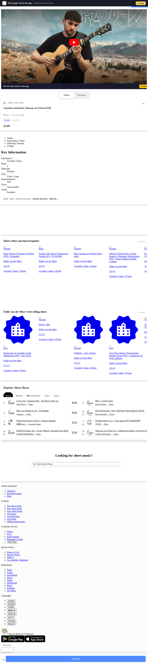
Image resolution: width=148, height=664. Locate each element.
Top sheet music (14, 506)
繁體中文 (12, 611)
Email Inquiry (13, 536)
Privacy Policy (13, 555)
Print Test (12, 542)
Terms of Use (13, 552)
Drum (9, 577)
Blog (9, 496)
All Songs (11, 514)
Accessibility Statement (17, 560)
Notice (10, 531)
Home (5, 199)
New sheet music (15, 511)
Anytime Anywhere (23, 199)
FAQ (9, 534)
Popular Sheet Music (16, 387)
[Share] (143, 103)
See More (11, 591)
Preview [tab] (81, 95)
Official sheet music (16, 521)
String (9, 580)
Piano (9, 570)
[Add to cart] (3, 659)
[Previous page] (136, 387)
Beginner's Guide (15, 539)
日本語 (11, 607)
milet (12, 199)
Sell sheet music (14, 493)
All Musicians (13, 516)
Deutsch (11, 624)
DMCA (10, 557)
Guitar (10, 572)
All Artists (11, 519)
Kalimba (11, 588)
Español (11, 604)
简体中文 (12, 614)
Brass (9, 585)
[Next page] (142, 387)
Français (11, 621)
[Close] (144, 3)
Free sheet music (14, 508)
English (11, 601)
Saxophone (12, 575)
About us (11, 491)
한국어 (11, 617)
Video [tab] (66, 95)
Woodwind (12, 583)
